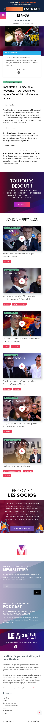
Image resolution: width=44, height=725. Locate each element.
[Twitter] (22, 72)
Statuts (5, 700)
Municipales (28, 471)
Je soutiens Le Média (22, 528)
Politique (7, 475)
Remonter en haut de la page (39, 712)
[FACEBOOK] (15, 647)
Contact (5, 713)
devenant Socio (31, 688)
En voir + (22, 204)
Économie (15, 346)
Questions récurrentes (10, 706)
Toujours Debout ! (11, 53)
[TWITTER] (22, 647)
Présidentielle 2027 (19, 304)
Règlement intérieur (9, 703)
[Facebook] (19, 72)
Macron (6, 261)
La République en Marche (12, 471)
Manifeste (6, 698)
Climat (6, 346)
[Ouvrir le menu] (3, 15)
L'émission (16, 24)
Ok (37, 592)
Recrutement (7, 711)
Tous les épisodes (28, 24)
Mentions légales (34, 721)
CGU (4, 708)
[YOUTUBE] (28, 647)
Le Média (22, 636)
